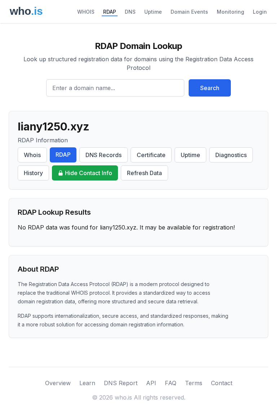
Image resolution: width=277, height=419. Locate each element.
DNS (130, 12)
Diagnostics (231, 155)
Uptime (153, 12)
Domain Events (189, 12)
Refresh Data (144, 173)
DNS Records (103, 155)
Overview (58, 383)
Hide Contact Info (88, 173)
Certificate (151, 155)
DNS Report (120, 383)
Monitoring (230, 12)
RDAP (109, 12)
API (151, 383)
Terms (193, 383)
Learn (87, 383)
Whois (32, 155)
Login (260, 12)
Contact (221, 383)
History (33, 173)
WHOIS (85, 12)
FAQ (170, 383)
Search (209, 88)
